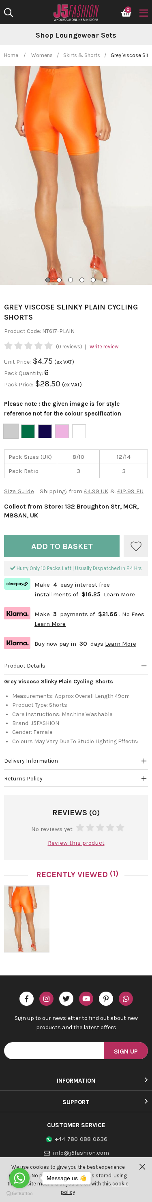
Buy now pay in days (70, 642)
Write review (104, 346)
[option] (76, 35)
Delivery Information (31, 760)
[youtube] (86, 999)
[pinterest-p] (106, 999)
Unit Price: (17, 361)
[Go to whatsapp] (19, 1178)
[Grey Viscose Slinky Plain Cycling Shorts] (26, 919)
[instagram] (46, 999)
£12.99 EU (130, 491)
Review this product (76, 842)
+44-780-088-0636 (81, 1139)
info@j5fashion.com (81, 1152)
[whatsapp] (126, 999)
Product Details (24, 665)
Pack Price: (18, 384)
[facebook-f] (26, 999)
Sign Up (126, 1051)
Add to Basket (62, 546)
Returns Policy (23, 778)
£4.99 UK (96, 491)
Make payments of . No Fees (74, 617)
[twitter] (66, 999)
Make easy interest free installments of (69, 588)
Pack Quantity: (24, 373)
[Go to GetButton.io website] (19, 1193)
